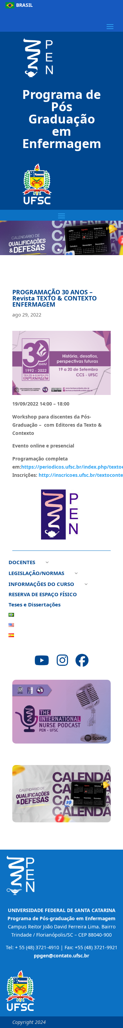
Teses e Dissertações (34, 605)
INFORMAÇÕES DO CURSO (41, 584)
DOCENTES (22, 563)
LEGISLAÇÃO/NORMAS (36, 573)
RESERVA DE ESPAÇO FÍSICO (43, 595)
